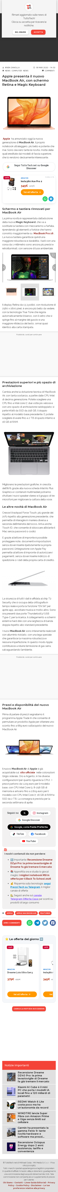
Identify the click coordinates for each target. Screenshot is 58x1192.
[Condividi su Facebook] (53, 923)
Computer (17, 71)
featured (45, 913)
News (7, 71)
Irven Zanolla (12, 67)
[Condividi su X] (45, 923)
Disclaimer (36, 1185)
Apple (6, 138)
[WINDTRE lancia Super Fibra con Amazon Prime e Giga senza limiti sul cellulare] (11, 1117)
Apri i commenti (12, 923)
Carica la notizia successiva (29, 1009)
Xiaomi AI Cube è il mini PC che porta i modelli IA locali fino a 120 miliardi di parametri (34, 1091)
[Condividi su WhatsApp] (45, 198)
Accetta (38, 32)
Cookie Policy (22, 1185)
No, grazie (20, 32)
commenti (50, 71)
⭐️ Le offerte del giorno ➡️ (24, 939)
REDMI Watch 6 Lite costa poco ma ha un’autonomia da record (33, 1104)
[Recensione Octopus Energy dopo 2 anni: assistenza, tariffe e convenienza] (11, 1146)
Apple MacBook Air (26, 913)
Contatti (18, 1182)
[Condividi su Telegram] (51, 198)
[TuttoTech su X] (25, 813)
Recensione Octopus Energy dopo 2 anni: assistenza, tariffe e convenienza (31, 1147)
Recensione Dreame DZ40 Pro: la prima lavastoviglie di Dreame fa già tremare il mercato (31, 863)
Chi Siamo (8, 1182)
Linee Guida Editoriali (35, 1182)
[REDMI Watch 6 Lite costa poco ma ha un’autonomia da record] (11, 1104)
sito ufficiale (27, 772)
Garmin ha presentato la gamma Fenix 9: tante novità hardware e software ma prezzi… (33, 1132)
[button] (11, 292)
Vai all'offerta (30, 192)
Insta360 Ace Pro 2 (31, 181)
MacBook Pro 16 (43, 233)
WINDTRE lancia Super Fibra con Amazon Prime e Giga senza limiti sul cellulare (33, 1118)
